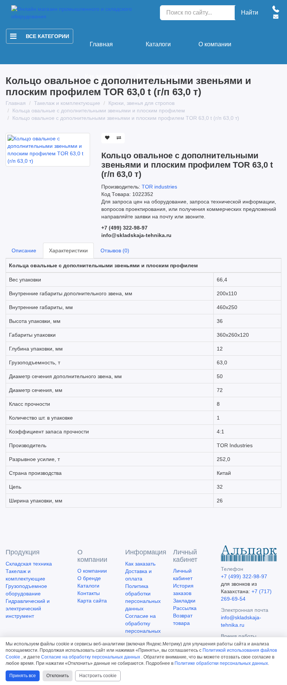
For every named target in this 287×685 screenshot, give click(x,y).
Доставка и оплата (162, 76)
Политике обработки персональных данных (221, 663)
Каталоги (158, 44)
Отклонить (57, 675)
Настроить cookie (98, 675)
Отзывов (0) (115, 250)
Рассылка (185, 608)
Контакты (222, 76)
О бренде (89, 578)
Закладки (184, 601)
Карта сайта (92, 601)
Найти (249, 12)
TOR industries (159, 187)
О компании (214, 44)
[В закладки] (107, 138)
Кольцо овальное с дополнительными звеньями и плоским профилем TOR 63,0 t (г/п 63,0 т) (125, 118)
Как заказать (102, 76)
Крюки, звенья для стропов (141, 103)
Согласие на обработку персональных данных (90, 657)
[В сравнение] (119, 138)
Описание (24, 250)
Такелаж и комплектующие (67, 103)
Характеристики (68, 250)
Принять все (22, 675)
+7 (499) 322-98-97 (244, 576)
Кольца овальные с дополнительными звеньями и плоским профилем (98, 110)
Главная (101, 44)
